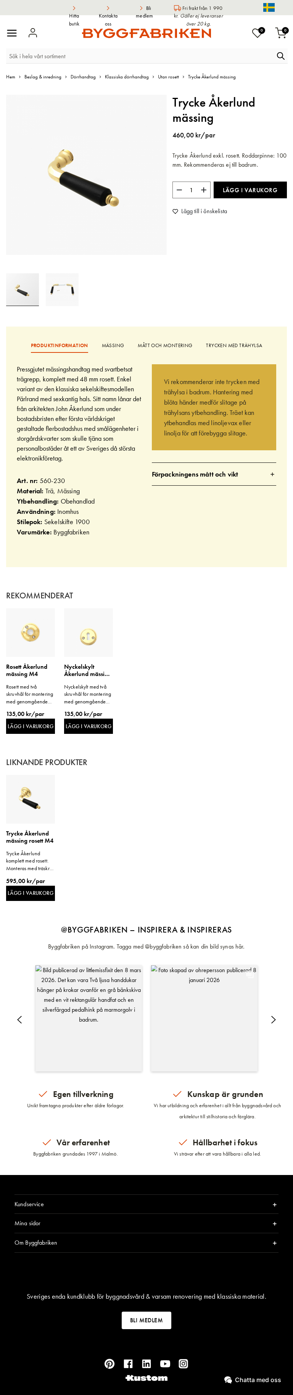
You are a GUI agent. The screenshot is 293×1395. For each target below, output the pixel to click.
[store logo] (146, 33)
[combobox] (140, 56)
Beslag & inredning (42, 76)
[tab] (214, 474)
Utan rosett (168, 76)
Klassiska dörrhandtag (127, 76)
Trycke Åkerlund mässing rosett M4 (29, 837)
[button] (62, 289)
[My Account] (33, 33)
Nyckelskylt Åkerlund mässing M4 (87, 670)
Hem (10, 76)
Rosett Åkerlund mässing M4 (26, 670)
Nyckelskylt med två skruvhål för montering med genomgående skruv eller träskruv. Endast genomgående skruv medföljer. (87, 694)
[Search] (281, 56)
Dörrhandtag (83, 76)
